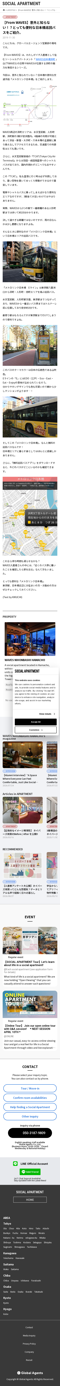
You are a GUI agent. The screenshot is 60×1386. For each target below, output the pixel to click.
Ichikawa (25, 1280)
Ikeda (12, 1291)
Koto (24, 1228)
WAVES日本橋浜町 (45, 59)
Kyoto (7, 1298)
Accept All (35, 722)
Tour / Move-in (30, 1088)
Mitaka (43, 1237)
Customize (34, 730)
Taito (38, 1228)
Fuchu (15, 1233)
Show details (45, 714)
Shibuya (7, 1242)
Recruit (29, 1360)
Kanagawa (9, 1253)
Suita (5, 1291)
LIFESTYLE (11, 10)
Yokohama (8, 1258)
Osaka (7, 1286)
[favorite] (47, 4)
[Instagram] (18, 1207)
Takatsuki (38, 1291)
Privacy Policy (29, 1343)
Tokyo (7, 1223)
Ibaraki (29, 1291)
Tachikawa (32, 1246)
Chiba (6, 1275)
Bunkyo (6, 1233)
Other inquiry (30, 1116)
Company (29, 1351)
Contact (29, 1327)
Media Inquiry (29, 1335)
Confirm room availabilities (30, 1098)
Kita (18, 1228)
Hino (31, 1228)
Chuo (11, 1228)
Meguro (32, 1233)
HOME (30, 1199)
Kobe (5, 1314)
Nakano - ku (8, 1237)
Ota (5, 1228)
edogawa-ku (31, 1237)
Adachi (46, 1228)
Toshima (17, 1242)
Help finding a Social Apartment (30, 1107)
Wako (6, 1269)
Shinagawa (19, 1246)
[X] (26, 1207)
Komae (23, 1233)
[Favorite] (52, 652)
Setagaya (37, 1242)
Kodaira (27, 1242)
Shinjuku (48, 1242)
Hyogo (7, 1309)
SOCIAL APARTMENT (30, 1192)
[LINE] (42, 1207)
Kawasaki (20, 1258)
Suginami (7, 1246)
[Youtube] (34, 1207)
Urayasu (14, 1280)
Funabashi (36, 1280)
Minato (41, 1233)
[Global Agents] (30, 1373)
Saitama (8, 1264)
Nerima (20, 1237)
